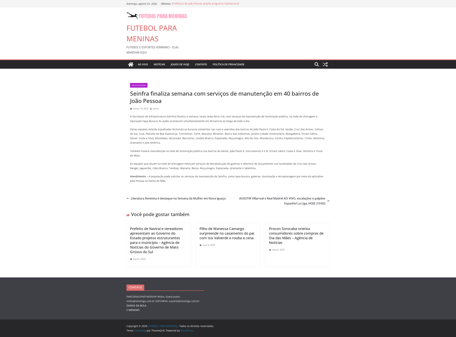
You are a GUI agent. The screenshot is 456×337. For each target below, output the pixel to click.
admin (156, 108)
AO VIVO (143, 64)
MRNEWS (134, 310)
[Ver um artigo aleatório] (325, 64)
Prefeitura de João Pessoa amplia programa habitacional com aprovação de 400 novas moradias (205, 5)
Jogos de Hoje (180, 64)
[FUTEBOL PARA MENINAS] (130, 64)
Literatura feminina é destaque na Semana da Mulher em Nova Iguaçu (178, 198)
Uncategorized (138, 85)
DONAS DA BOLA (136, 305)
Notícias (159, 64)
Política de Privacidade (228, 64)
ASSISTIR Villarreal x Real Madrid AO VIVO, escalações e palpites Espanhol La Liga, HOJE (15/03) (282, 201)
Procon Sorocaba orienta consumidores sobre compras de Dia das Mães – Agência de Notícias (296, 235)
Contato (201, 64)
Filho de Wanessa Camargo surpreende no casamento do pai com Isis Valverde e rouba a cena (227, 233)
